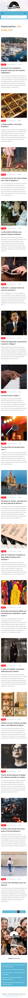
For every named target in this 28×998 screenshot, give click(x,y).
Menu (2, 13)
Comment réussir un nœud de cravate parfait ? (13, 969)
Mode (3, 120)
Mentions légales (10, 996)
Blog (3, 338)
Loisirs (3, 64)
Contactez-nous (18, 996)
